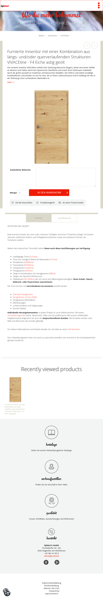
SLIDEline (29, 268)
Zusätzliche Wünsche (20, 170)
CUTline (53, 259)
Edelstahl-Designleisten (23, 294)
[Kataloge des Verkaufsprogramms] (51, 432)
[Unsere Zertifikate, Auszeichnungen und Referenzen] (51, 501)
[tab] (38, 218)
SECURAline (29, 279)
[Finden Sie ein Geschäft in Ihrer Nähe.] (51, 466)
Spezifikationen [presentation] (64, 218)
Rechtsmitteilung (51, 585)
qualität (51, 513)
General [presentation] (39, 218)
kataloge (51, 445)
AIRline (52, 273)
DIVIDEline (28, 265)
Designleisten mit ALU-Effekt (25, 297)
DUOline (33, 256)
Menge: (13, 192)
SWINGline (28, 262)
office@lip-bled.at (51, 556)
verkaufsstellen (51, 479)
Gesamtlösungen (15, 315)
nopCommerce (51, 593)
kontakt (52, 538)
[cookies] (6, 588)
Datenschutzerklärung (51, 583)
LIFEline (29, 270)
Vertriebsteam (74, 329)
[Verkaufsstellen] (51, 531)
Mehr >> (10, 82)
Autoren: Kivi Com (51, 588)
